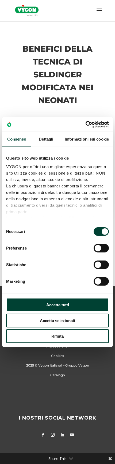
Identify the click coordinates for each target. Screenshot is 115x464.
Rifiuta (57, 336)
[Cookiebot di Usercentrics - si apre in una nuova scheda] (85, 124)
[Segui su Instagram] (52, 435)
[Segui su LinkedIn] (62, 435)
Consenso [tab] (16, 139)
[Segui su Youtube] (72, 435)
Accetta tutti (57, 305)
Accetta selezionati (57, 320)
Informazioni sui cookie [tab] (87, 139)
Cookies (57, 356)
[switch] (101, 248)
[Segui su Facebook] (43, 435)
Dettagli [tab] (46, 139)
